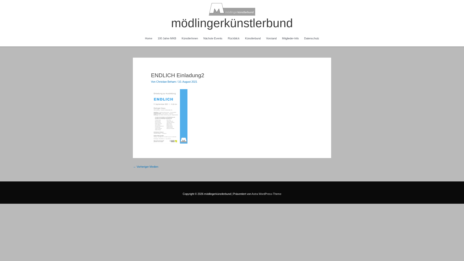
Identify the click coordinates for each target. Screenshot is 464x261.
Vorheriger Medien (145, 166)
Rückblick (234, 38)
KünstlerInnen (190, 38)
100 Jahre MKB (167, 38)
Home (148, 38)
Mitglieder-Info (290, 38)
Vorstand (271, 38)
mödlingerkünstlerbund (232, 23)
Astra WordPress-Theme (266, 193)
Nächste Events (212, 38)
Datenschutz (311, 38)
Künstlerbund (253, 38)
